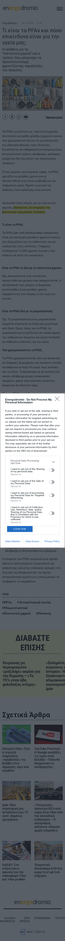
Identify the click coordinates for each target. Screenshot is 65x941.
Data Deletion (12, 541)
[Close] (58, 400)
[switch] (51, 470)
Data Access (32, 541)
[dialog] (32, 470)
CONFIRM (19, 529)
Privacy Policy (52, 541)
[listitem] (32, 461)
